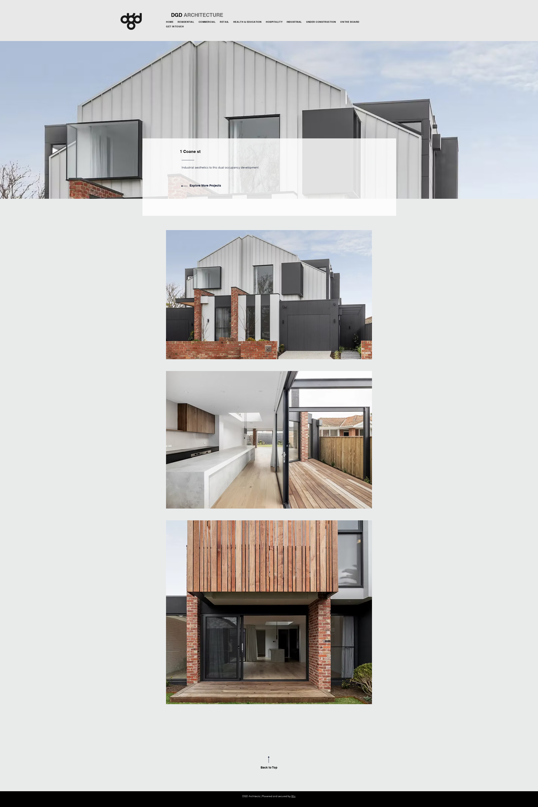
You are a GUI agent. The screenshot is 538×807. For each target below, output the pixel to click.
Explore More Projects (205, 185)
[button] (322, 22)
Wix (293, 796)
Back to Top (269, 767)
